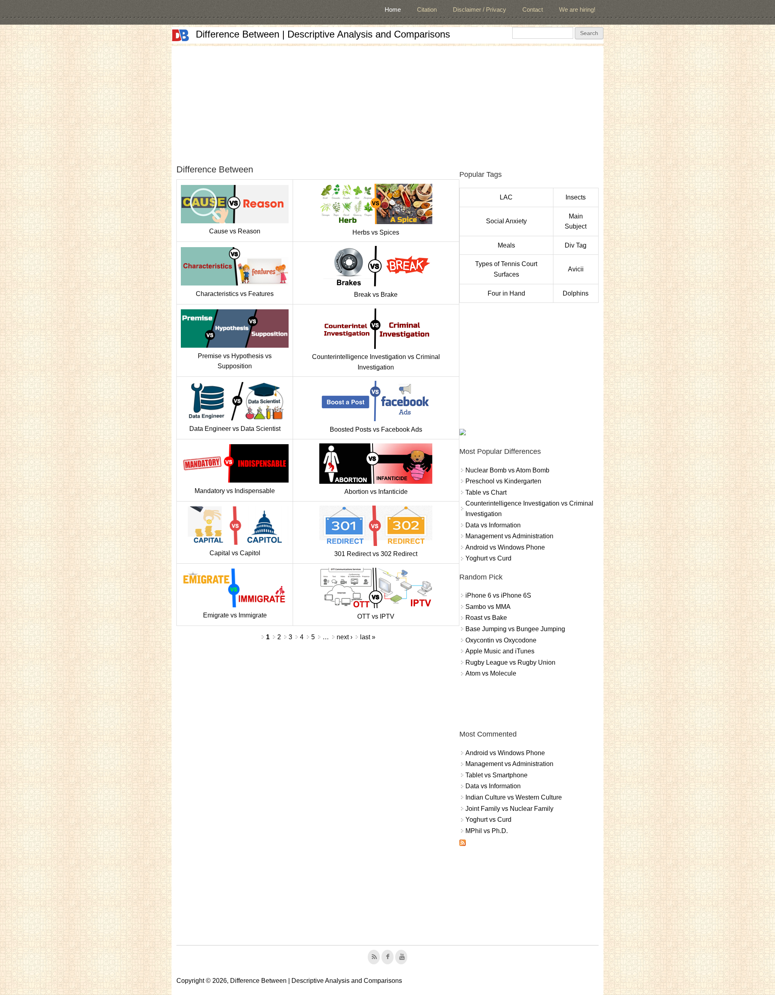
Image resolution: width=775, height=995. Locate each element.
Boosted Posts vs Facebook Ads (376, 429)
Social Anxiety (506, 221)
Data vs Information (493, 525)
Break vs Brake (376, 294)
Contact (532, 9)
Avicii (576, 269)
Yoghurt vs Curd (488, 558)
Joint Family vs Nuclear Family (509, 808)
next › (344, 637)
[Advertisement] (387, 102)
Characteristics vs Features (235, 293)
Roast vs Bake (486, 617)
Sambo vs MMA (488, 606)
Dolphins (576, 293)
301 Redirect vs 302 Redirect (375, 553)
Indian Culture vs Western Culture (513, 797)
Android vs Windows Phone (505, 547)
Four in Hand (506, 293)
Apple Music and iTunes (499, 651)
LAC (506, 197)
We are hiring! (577, 9)
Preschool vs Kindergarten (503, 481)
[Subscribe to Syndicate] (462, 843)
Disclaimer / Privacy (479, 9)
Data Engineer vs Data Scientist (235, 428)
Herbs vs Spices (375, 232)
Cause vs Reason (234, 231)
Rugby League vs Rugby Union (510, 662)
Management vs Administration (509, 536)
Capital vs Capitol (234, 553)
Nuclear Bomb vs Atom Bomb (507, 470)
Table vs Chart (486, 492)
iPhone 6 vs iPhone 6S (498, 595)
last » (367, 637)
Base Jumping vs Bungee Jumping (515, 629)
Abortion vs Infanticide (376, 491)
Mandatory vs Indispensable (235, 490)
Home (393, 9)
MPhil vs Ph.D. (486, 830)
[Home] (180, 35)
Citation (427, 9)
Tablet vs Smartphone (496, 775)
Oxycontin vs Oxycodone (500, 640)
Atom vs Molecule (490, 673)
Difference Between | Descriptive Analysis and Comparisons (323, 34)
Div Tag (575, 245)
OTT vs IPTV (375, 616)
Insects (576, 197)
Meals (506, 245)
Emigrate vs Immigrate (235, 615)
